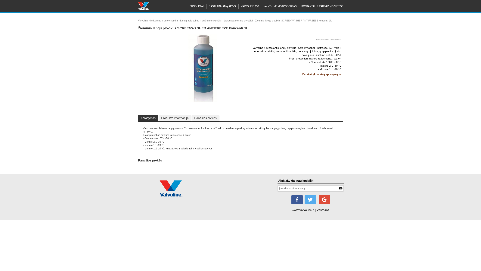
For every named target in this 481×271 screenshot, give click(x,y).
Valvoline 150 (250, 6)
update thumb (146, 35)
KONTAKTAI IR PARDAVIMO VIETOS (322, 6)
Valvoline (143, 20)
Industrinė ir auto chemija (164, 20)
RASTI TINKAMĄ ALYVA (222, 6)
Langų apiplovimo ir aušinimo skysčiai (201, 20)
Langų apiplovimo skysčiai (238, 20)
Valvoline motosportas (280, 6)
